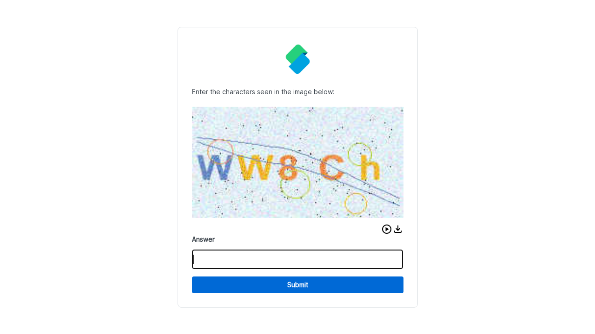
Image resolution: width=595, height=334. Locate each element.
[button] (386, 229)
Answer (203, 239)
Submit (297, 285)
